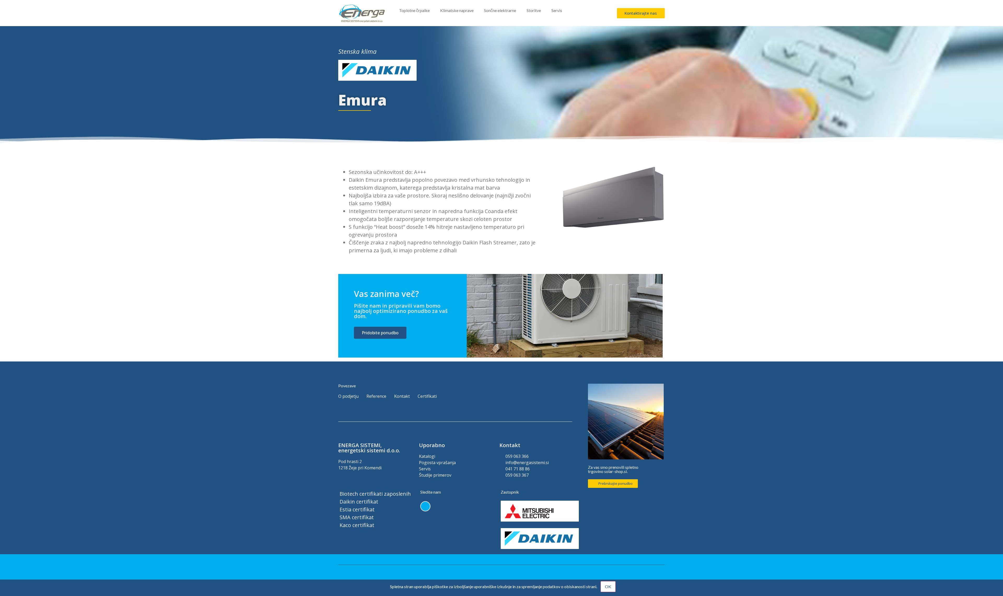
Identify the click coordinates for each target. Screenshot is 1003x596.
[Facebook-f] (425, 506)
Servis (556, 10)
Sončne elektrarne (500, 10)
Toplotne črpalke (414, 10)
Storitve (534, 10)
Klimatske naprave (457, 10)
